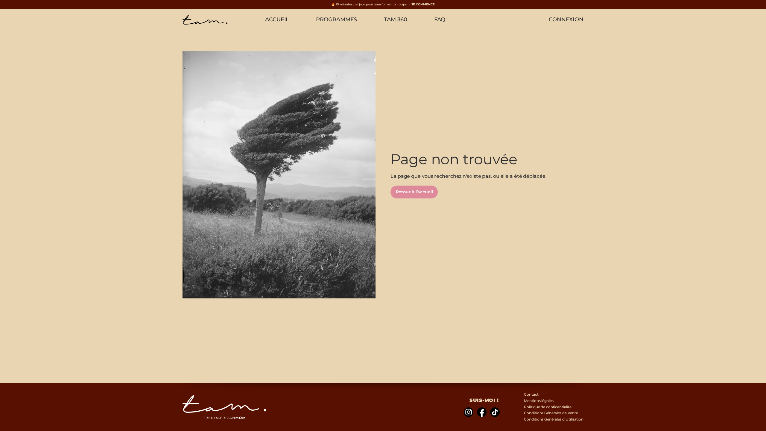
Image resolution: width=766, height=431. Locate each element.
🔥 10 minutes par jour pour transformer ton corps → (383, 4)
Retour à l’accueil (414, 192)
